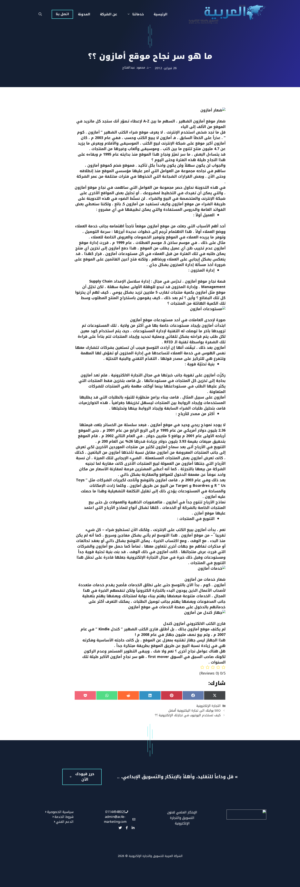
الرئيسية (160, 14)
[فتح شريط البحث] (40, 14)
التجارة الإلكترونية (208, 706)
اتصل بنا (62, 14)
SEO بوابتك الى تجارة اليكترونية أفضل (194, 710)
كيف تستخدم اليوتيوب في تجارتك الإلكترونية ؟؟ (188, 715)
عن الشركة (108, 14)
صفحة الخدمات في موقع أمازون (156, 607)
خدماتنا (138, 14)
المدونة (84, 14)
